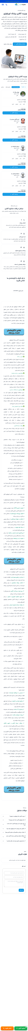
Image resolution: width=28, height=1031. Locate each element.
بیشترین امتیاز (8, 87)
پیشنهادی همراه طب (15, 87)
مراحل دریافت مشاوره (8, 44)
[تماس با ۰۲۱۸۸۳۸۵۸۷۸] (6, 4)
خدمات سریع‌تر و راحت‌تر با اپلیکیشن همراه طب (14, 1)
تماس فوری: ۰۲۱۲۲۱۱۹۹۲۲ (18, 291)
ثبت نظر (21, 890)
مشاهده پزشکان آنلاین (20, 44)
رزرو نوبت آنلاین (15, 113)
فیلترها (23, 87)
